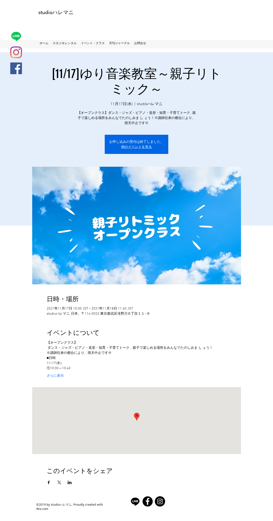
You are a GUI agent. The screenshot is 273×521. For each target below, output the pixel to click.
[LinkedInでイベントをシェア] (70, 482)
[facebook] (16, 68)
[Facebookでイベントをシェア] (49, 482)
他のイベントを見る (136, 147)
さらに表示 (55, 376)
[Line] (16, 36)
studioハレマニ (56, 12)
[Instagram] (16, 52)
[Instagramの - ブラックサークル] (160, 501)
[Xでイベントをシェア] (59, 482)
